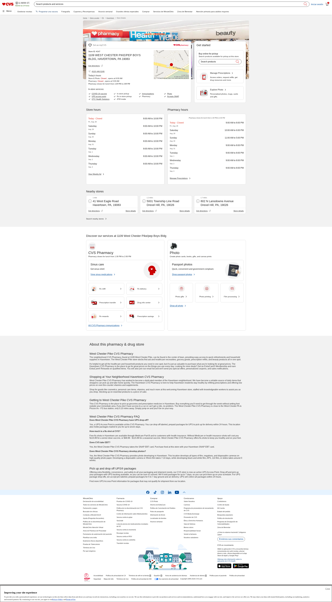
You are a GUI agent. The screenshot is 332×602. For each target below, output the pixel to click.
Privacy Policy (57, 599)
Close (327, 589)
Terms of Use (70, 599)
